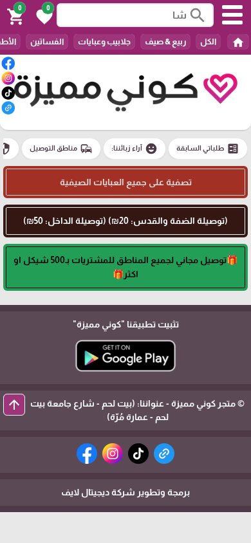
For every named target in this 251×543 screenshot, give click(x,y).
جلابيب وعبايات (104, 41)
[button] (42, 15)
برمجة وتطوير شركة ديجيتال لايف (125, 492)
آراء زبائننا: (134, 148)
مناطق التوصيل (61, 148)
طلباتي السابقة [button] (207, 148)
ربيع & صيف (165, 41)
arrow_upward (14, 404)
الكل (208, 41)
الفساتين (47, 41)
